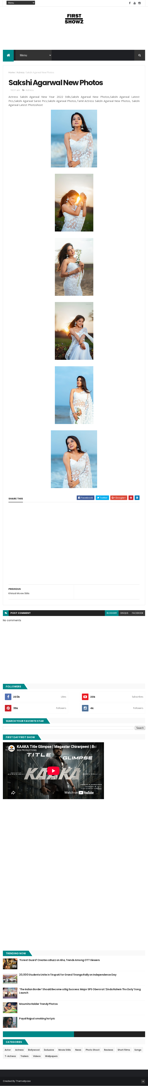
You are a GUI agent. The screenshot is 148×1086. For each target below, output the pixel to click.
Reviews (108, 1049)
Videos (37, 1056)
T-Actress (10, 1056)
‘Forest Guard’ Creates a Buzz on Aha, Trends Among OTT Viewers (59, 960)
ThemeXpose (23, 1081)
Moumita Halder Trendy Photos (38, 1004)
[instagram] (140, 3)
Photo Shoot (93, 1049)
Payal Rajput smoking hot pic (37, 1018)
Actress (20, 72)
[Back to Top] (143, 1081)
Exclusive (49, 1049)
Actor (8, 1049)
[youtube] (135, 3)
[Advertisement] (74, 38)
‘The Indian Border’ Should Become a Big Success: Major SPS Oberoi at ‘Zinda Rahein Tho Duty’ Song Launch (80, 991)
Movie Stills (64, 1049)
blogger (112, 613)
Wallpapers (51, 1056)
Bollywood (34, 1049)
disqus (124, 613)
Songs (137, 1049)
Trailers (24, 1056)
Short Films (124, 1049)
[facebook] (130, 3)
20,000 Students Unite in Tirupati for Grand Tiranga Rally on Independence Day (67, 974)
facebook (137, 613)
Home (11, 72)
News (78, 1049)
